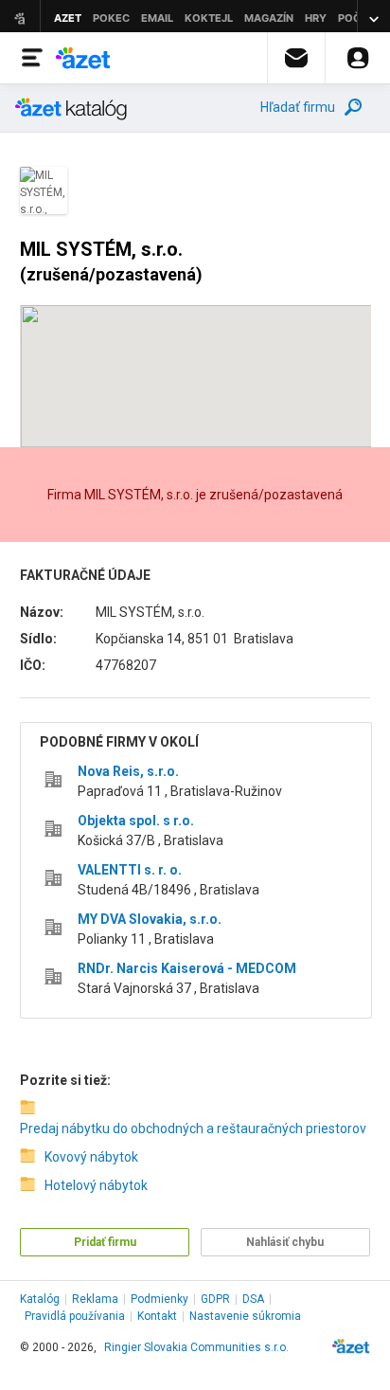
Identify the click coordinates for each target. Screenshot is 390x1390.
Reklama (95, 1299)
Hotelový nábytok (96, 1185)
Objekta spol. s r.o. (136, 820)
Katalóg (40, 1299)
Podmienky (159, 1299)
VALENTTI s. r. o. (130, 869)
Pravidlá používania (75, 1316)
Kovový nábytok (91, 1156)
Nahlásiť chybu (285, 1242)
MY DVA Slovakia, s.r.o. (150, 919)
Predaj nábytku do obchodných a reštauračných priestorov (191, 1128)
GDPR (215, 1299)
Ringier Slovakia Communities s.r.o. (196, 1347)
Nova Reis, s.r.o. (128, 771)
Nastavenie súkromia (245, 1316)
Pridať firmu (105, 1242)
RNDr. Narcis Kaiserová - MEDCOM (187, 968)
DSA (253, 1299)
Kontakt (157, 1316)
